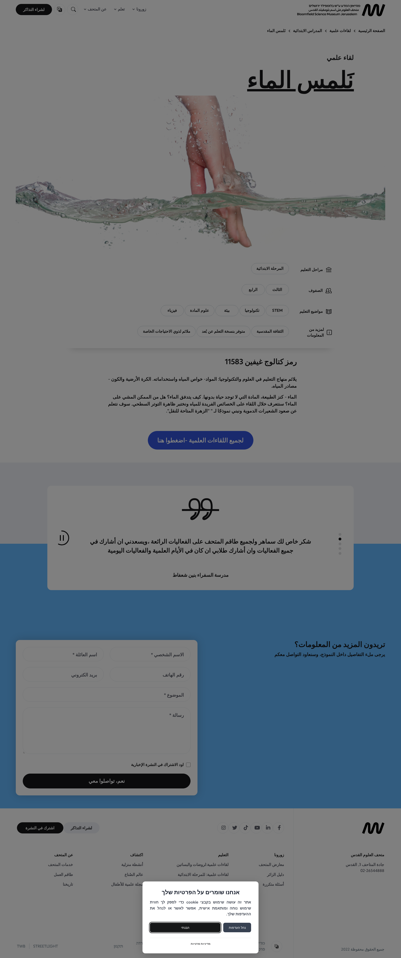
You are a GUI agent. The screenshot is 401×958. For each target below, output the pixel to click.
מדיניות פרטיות (200, 943)
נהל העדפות (237, 927)
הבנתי (185, 927)
